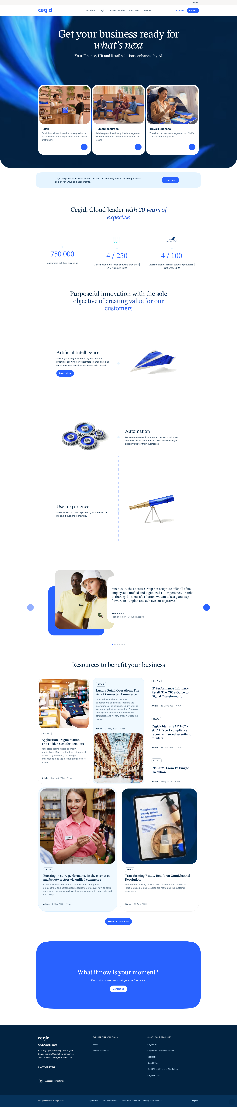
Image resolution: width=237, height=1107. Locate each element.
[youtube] (46, 1071)
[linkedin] (39, 1071)
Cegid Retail (152, 1044)
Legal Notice (93, 1101)
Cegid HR (151, 1057)
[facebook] (65, 1071)
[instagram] (52, 1071)
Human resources (100, 1050)
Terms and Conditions (109, 1101)
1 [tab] (112, 644)
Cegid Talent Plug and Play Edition (162, 1069)
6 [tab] (124, 644)
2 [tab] (114, 644)
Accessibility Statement (131, 1101)
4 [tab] (119, 644)
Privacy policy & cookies (152, 1101)
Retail (95, 1044)
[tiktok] (59, 1071)
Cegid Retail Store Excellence (160, 1050)
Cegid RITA (152, 1063)
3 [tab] (117, 644)
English (196, 2)
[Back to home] (61, 10)
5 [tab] (122, 644)
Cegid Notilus (153, 1075)
